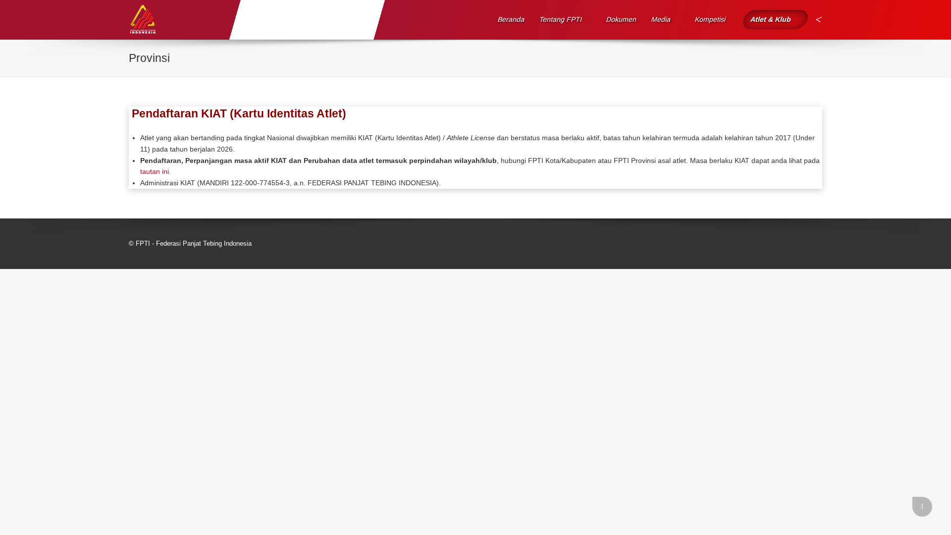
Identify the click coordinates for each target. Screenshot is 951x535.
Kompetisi (710, 19)
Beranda (511, 19)
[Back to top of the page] (922, 507)
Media (661, 19)
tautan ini (154, 171)
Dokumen (621, 19)
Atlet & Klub (770, 19)
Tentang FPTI (560, 19)
